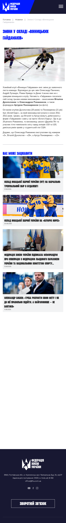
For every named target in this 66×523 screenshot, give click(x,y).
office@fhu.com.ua (33, 481)
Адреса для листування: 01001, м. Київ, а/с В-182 (33, 478)
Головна (7, 19)
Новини (19, 19)
